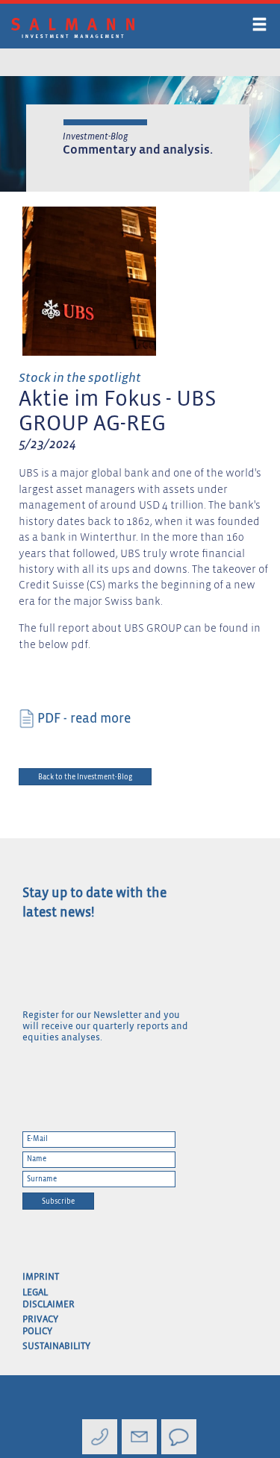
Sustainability (43, 1346)
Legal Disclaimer (43, 1299)
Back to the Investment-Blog (85, 777)
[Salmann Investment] (105, 28)
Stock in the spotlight (80, 378)
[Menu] (257, 27)
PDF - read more (84, 719)
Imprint (40, 1277)
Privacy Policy (40, 1325)
